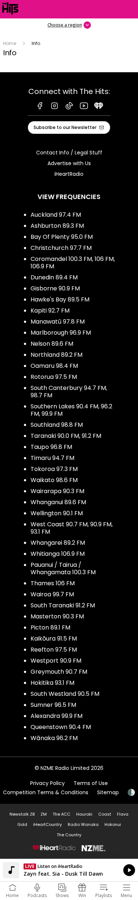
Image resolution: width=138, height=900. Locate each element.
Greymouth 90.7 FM (59, 671)
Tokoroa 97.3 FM (54, 469)
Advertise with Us (69, 163)
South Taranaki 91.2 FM (63, 605)
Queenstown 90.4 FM (61, 727)
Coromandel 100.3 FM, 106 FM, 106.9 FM (73, 263)
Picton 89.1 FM (50, 627)
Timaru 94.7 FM (52, 458)
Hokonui (113, 824)
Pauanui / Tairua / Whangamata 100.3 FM (63, 568)
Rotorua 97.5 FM (54, 377)
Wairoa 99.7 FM (52, 594)
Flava (122, 814)
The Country (69, 835)
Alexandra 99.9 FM (56, 716)
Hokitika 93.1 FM (52, 683)
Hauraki (84, 814)
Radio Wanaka (83, 824)
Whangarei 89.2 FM (58, 542)
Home (9, 43)
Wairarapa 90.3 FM (57, 491)
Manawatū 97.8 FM (58, 321)
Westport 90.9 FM (56, 660)
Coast (104, 814)
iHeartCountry (47, 824)
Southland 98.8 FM (57, 425)
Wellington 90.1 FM (57, 513)
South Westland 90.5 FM (65, 694)
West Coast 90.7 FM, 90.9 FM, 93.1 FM (72, 528)
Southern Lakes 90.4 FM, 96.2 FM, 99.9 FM (71, 410)
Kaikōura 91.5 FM (54, 638)
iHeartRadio (69, 174)
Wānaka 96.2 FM (54, 738)
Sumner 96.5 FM (53, 705)
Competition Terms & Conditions (45, 792)
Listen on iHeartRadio (69, 870)
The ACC (61, 814)
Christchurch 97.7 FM (61, 248)
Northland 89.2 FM (56, 354)
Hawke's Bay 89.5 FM (60, 299)
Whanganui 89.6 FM (58, 502)
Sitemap (108, 792)
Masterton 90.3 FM (57, 616)
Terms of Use (91, 783)
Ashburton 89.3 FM (57, 225)
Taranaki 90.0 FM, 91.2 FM (66, 436)
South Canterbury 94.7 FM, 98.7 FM (69, 392)
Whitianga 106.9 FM (58, 554)
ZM (43, 814)
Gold (22, 824)
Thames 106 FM (53, 583)
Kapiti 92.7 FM (50, 310)
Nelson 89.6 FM (52, 343)
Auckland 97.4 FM (56, 214)
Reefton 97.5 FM (54, 649)
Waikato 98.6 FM (54, 480)
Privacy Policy (47, 783)
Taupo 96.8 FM (51, 447)
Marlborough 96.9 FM (61, 332)
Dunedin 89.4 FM (54, 277)
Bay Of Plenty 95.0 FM (62, 237)
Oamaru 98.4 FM (54, 366)
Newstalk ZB (22, 814)
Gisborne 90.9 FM (55, 288)
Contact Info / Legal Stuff (69, 152)
